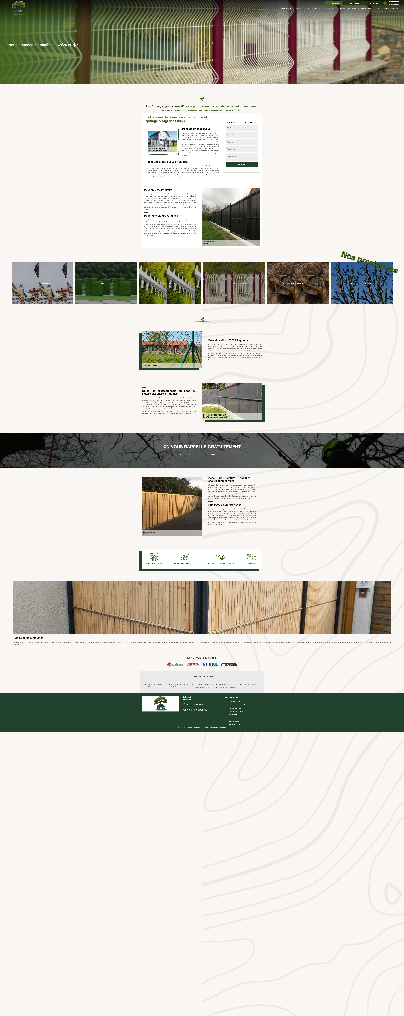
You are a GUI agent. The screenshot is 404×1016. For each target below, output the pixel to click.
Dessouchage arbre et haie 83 (368, 9)
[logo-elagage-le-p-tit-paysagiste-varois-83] (18, 8)
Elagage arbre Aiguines (249, 684)
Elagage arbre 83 (235, 708)
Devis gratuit (373, 3)
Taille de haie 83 (328, 9)
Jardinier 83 (316, 9)
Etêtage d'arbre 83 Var (389, 9)
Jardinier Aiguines (224, 684)
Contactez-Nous (353, 3)
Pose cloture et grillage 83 (346, 9)
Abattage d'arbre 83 (302, 9)
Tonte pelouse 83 (287, 9)
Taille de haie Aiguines (201, 687)
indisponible (394, 2)
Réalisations (334, 3)
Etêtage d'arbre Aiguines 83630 (155, 685)
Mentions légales (218, 728)
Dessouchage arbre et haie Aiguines (180, 685)
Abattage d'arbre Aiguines (226, 687)
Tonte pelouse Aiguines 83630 (204, 684)
